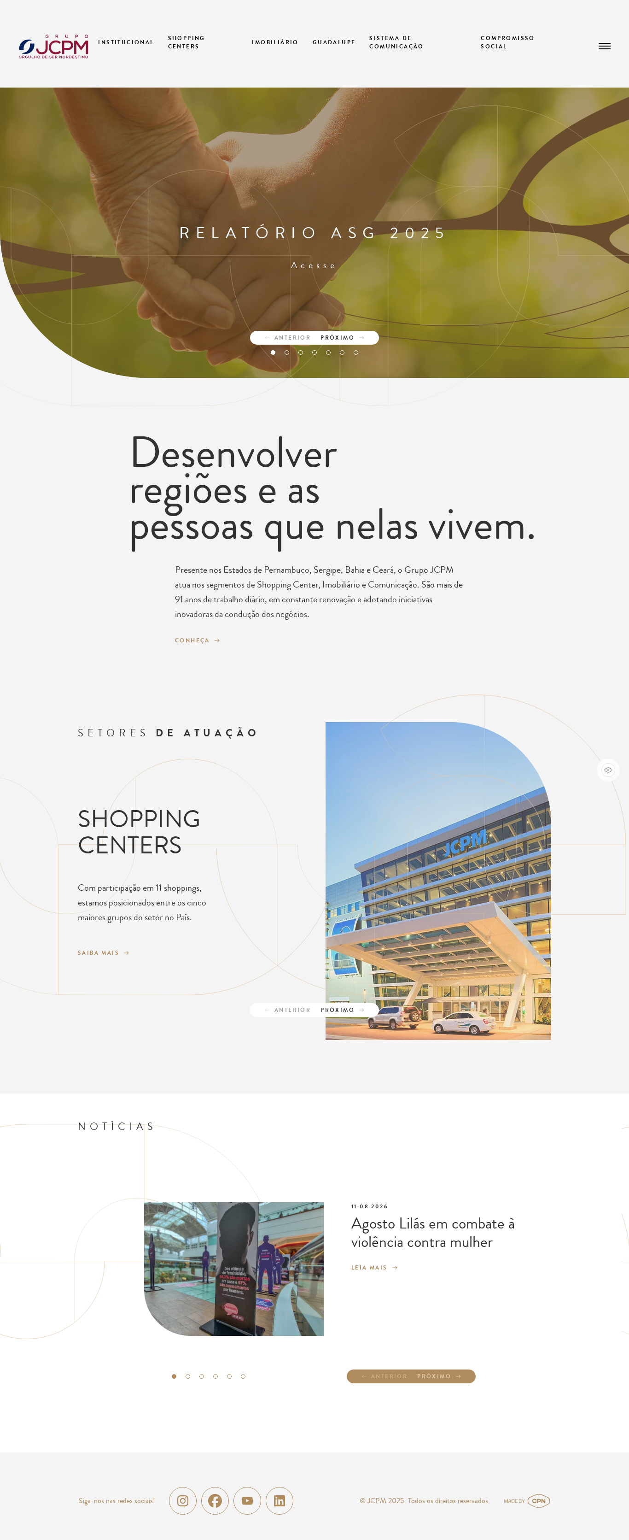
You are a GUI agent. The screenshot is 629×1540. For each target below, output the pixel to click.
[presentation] (282, 338)
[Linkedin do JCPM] (279, 1501)
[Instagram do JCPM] (183, 1501)
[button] (273, 352)
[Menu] (605, 46)
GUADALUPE (334, 42)
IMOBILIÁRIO (275, 42)
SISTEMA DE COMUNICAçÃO (396, 42)
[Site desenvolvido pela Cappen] (538, 1501)
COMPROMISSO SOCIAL (508, 42)
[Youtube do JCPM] (247, 1501)
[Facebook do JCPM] (215, 1501)
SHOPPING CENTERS (186, 42)
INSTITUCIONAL (126, 42)
